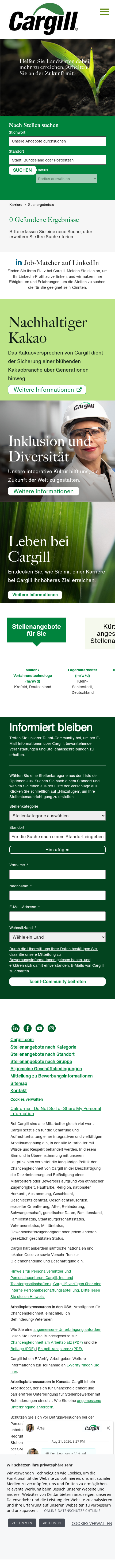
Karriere (15, 204)
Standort (16, 151)
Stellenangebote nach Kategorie (43, 1047)
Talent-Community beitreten (57, 981)
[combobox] (57, 160)
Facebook (28, 1028)
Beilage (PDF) (23, 1348)
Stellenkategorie (23, 806)
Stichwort (17, 132)
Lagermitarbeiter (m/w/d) (82, 672)
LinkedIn (15, 1028)
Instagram (52, 1028)
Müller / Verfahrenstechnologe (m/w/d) (32, 675)
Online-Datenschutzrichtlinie (72, 1510)
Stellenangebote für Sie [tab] (36, 630)
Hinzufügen (57, 849)
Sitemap (18, 1083)
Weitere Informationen (44, 389)
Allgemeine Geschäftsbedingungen (46, 1068)
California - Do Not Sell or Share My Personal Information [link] (55, 1111)
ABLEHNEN (52, 1523)
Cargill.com (22, 1039)
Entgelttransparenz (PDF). (60, 1348)
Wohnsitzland (23, 927)
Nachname (20, 885)
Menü (104, 11)
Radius (42, 170)
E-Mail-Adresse (24, 906)
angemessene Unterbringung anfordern (67, 1329)
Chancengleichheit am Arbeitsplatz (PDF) (46, 1342)
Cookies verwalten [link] (26, 1099)
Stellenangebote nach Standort (42, 1054)
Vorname (19, 864)
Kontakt (18, 1090)
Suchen (22, 170)
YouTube (40, 1028)
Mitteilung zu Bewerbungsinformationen (51, 1076)
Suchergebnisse (41, 204)
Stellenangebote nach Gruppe (41, 1061)
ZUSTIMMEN (22, 1523)
